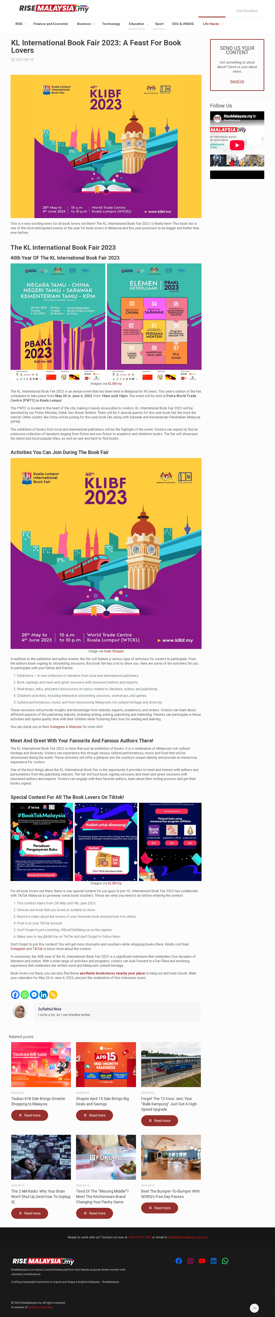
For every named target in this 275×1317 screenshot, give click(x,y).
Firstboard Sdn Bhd (40, 1307)
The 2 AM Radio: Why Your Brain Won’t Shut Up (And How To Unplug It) (40, 1196)
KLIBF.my (115, 384)
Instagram (57, 727)
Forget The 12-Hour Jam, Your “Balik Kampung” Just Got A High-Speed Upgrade (169, 1104)
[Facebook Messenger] (34, 994)
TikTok (38, 949)
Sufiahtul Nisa (49, 1009)
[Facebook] (15, 994)
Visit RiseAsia (247, 11)
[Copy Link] (53, 994)
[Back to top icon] (254, 1308)
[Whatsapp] (24, 994)
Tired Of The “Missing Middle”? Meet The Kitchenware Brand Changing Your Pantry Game (102, 1196)
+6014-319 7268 (139, 1237)
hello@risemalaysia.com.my (187, 1237)
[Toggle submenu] (26, 24)
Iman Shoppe (114, 651)
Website (75, 727)
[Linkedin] (43, 994)
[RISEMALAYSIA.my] (54, 8)
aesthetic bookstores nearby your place (112, 973)
